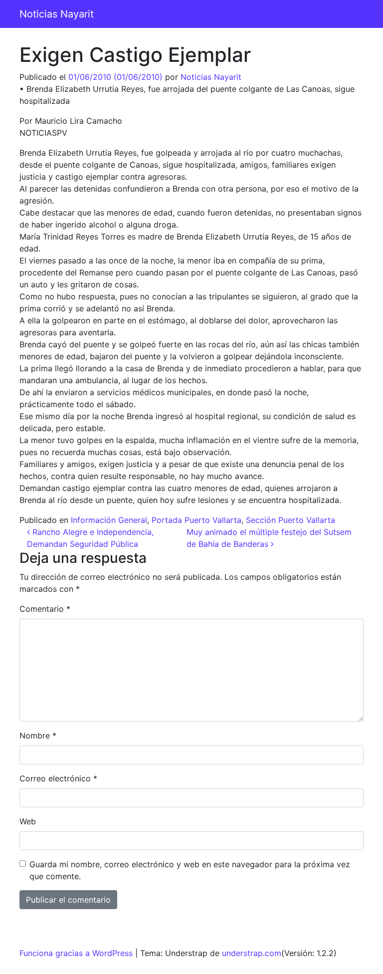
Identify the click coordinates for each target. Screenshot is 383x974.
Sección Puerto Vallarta (290, 520)
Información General (109, 520)
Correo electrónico (58, 778)
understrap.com (251, 953)
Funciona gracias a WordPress (76, 953)
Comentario (44, 609)
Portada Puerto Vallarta (196, 520)
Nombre (37, 735)
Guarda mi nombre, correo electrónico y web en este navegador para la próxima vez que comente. (189, 870)
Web (27, 821)
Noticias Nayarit (56, 14)
